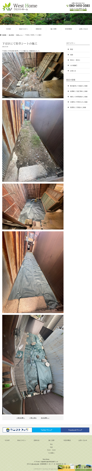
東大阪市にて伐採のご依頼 (78, 86)
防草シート (19, 35)
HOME (8, 29)
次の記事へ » (45, 418)
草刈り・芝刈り (75, 60)
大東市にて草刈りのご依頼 (78, 102)
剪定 (71, 49)
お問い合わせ (83, 29)
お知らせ (73, 71)
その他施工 (73, 65)
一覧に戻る (32, 418)
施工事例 (53, 29)
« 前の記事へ (21, 418)
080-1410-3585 (35, 464)
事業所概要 (68, 29)
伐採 (71, 54)
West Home (46, 459)
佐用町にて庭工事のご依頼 (78, 91)
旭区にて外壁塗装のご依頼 (78, 96)
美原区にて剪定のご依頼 (78, 107)
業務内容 (38, 29)
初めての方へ (23, 29)
